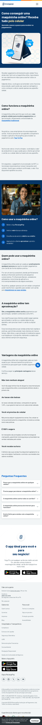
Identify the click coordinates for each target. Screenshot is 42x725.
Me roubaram (5, 601)
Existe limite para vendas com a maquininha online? (18, 515)
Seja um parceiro (27, 612)
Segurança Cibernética (8, 635)
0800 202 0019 (6, 596)
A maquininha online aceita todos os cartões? (19, 498)
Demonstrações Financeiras (10, 643)
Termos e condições (28, 608)
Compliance (5, 628)
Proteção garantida (27, 616)
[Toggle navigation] (37, 4)
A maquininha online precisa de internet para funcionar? (19, 506)
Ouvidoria (4, 594)
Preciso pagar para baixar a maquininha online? (19, 491)
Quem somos (6, 608)
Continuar (35, 721)
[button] (37, 365)
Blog (3, 620)
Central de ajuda (15, 591)
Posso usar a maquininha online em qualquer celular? (18, 483)
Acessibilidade (26, 620)
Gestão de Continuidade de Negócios (12, 655)
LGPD (3, 639)
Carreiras (4, 612)
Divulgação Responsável (9, 651)
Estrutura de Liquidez (8, 631)
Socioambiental (6, 647)
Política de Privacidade (13, 722)
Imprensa (4, 616)
